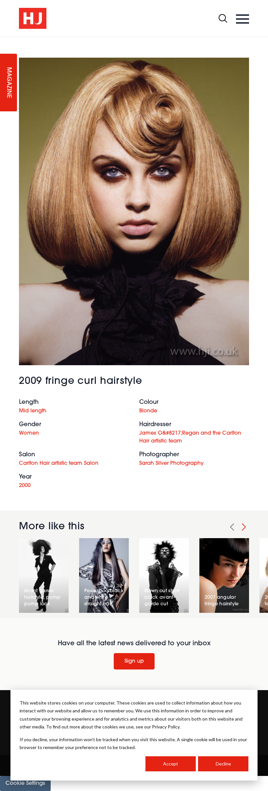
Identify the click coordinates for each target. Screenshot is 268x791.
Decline (223, 763)
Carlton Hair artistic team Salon (58, 463)
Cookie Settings (25, 783)
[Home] (32, 18)
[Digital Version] (5, 40)
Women (29, 433)
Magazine (8, 82)
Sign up (134, 661)
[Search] (223, 18)
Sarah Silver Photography (171, 463)
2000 (25, 485)
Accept (170, 763)
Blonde (148, 411)
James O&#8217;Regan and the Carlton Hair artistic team (190, 437)
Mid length (32, 411)
